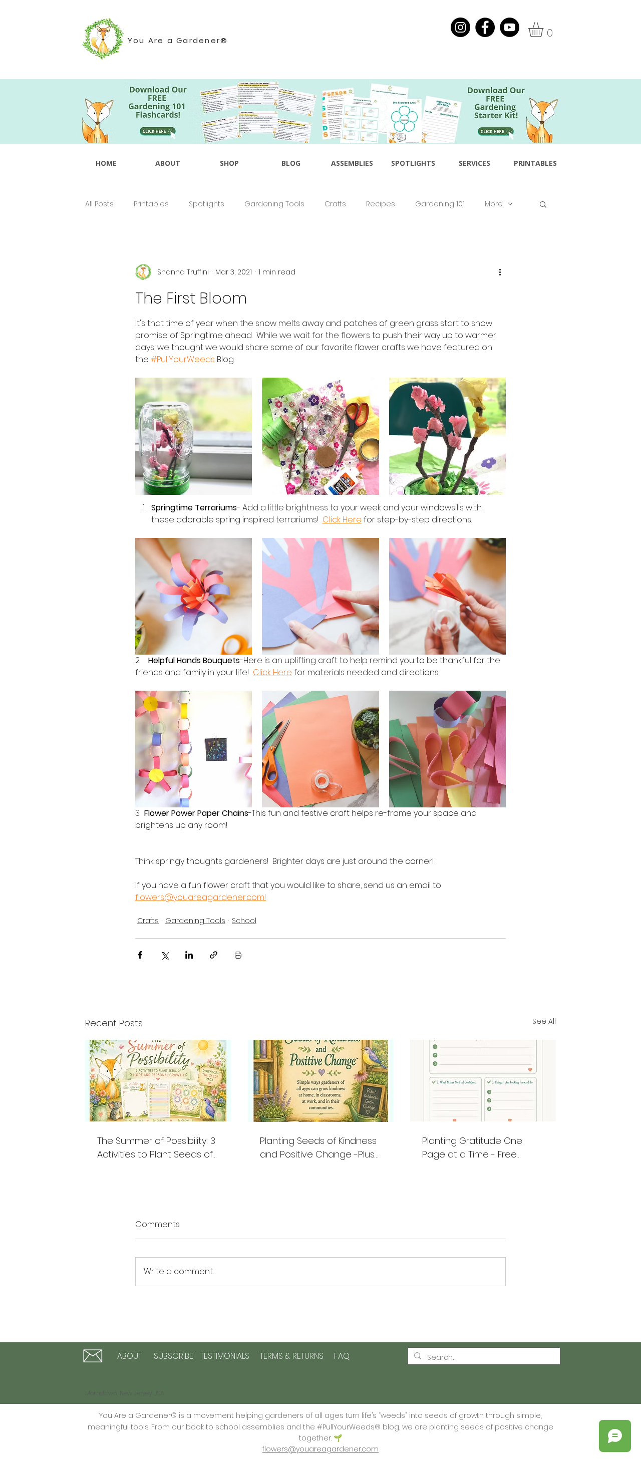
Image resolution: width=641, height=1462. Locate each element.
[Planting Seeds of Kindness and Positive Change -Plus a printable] (321, 1081)
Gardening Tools (274, 204)
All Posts (99, 204)
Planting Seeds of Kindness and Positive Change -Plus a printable (318, 1147)
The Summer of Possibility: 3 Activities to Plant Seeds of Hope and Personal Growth (156, 1147)
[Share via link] (213, 955)
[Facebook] (485, 27)
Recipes (380, 204)
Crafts (335, 204)
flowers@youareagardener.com (320, 1449)
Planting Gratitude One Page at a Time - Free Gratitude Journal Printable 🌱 (480, 1147)
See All (544, 1021)
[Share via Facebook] (140, 955)
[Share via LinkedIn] (189, 955)
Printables (151, 204)
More (494, 204)
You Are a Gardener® (178, 40)
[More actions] (500, 272)
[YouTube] (509, 27)
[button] (544, 29)
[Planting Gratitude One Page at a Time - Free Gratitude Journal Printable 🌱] (483, 1080)
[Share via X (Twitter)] (164, 955)
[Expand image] (193, 436)
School (244, 921)
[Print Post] (238, 955)
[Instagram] (460, 27)
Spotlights (206, 204)
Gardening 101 (440, 204)
